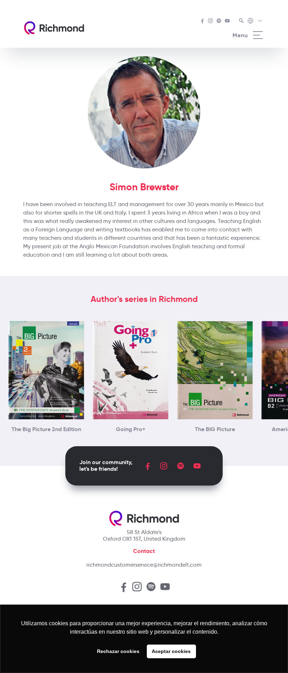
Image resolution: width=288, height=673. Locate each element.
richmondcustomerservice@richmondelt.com (144, 564)
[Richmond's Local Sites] (255, 21)
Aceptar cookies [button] (171, 651)
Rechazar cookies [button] (118, 651)
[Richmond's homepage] (54, 27)
